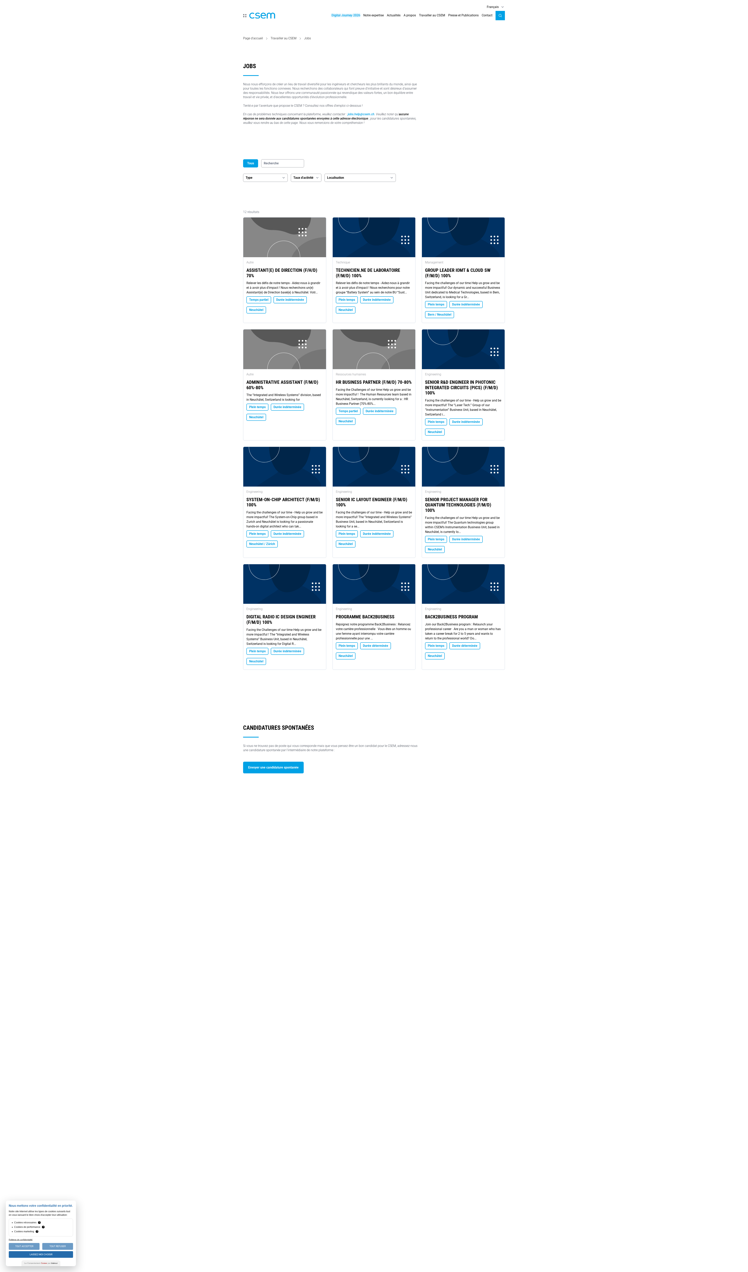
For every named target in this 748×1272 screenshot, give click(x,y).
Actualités (393, 15)
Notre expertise (373, 15)
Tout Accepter (24, 1246)
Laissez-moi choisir (41, 1254)
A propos (410, 15)
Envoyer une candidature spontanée (273, 767)
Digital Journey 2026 (346, 15)
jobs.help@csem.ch (361, 114)
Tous (250, 163)
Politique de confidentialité (21, 1240)
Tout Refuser (57, 1246)
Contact (487, 15)
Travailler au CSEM (432, 15)
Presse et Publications (463, 15)
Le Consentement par (40, 1263)
